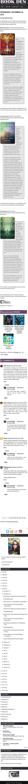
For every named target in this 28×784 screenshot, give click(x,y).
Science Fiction (5, 714)
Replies (7, 385)
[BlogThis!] (20, 352)
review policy (8, 763)
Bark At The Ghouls (8, 726)
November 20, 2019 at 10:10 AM (15, 438)
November (6, 594)
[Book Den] (14, 777)
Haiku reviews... (6, 744)
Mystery (3, 707)
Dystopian (3, 699)
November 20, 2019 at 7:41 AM (13, 365)
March (5, 662)
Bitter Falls (2, 27)
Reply (5, 381)
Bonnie (5, 438)
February (6, 664)
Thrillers (3, 716)
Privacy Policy (19, 782)
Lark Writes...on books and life (10, 743)
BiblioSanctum (7, 467)
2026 (3, 572)
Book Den (8, 782)
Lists (22, 6)
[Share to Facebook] (23, 352)
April (5, 659)
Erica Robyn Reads (8, 738)
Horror (3, 704)
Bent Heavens (3, 211)
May (5, 656)
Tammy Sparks (7, 403)
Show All (25, 747)
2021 (3, 583)
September (6, 645)
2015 (3, 679)
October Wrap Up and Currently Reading (13, 639)
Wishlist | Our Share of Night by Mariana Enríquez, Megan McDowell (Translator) (19, 329)
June (5, 653)
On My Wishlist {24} (8, 599)
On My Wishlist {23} (8, 611)
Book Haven (6, 731)
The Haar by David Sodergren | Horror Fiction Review (13, 727)
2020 (3, 586)
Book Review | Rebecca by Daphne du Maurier (14, 609)
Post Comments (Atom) (12, 521)
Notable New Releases (7, 709)
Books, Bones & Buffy (8, 735)
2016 (3, 676)
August (5, 648)
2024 (3, 574)
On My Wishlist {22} (8, 627)
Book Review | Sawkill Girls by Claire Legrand (14, 596)
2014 (3, 682)
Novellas (3, 711)
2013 (3, 685)
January (6, 667)
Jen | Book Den (11, 387)
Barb (5, 365)
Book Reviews (4, 697)
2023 (3, 577)
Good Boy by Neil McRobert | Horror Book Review (12, 740)
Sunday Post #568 (7, 732)
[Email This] (19, 352)
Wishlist (6, 354)
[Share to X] (21, 352)
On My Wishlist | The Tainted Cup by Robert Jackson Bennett (8, 328)
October (6, 642)
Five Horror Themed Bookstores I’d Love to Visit (13, 736)
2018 (3, 671)
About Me (8, 6)
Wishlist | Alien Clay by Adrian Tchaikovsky (8, 346)
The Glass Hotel (4, 116)
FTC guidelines (14, 754)
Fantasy (3, 702)
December (6, 591)
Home (2, 6)
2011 (3, 690)
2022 (3, 580)
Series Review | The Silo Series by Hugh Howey (15, 601)
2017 (3, 673)
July (5, 650)
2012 (3, 687)
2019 (3, 588)
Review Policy (15, 6)
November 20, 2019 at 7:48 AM (19, 403)
